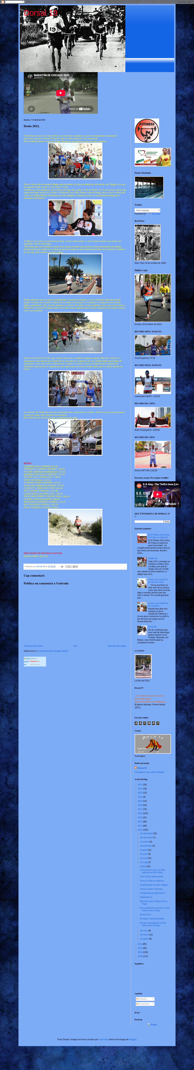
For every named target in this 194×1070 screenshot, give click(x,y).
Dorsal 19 (40, 12)
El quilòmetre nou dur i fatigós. (154, 885)
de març (144, 930)
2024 (140, 784)
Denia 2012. (145, 914)
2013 (140, 826)
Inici (75, 646)
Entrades (142, 999)
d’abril (143, 866)
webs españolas (35, 664)
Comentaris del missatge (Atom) (53, 651)
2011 (140, 944)
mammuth (103, 1039)
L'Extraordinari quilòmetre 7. (153, 893)
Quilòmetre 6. (146, 897)
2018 (140, 805)
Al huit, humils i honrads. (151, 889)
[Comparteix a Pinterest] (76, 566)
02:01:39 (152, 627)
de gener (144, 939)
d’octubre (145, 842)
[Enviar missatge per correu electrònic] (62, 566)
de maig (144, 862)
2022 (140, 793)
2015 (140, 817)
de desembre (146, 833)
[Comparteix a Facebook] (74, 566)
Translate (156, 214)
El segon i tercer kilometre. (152, 919)
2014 (140, 822)
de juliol (144, 854)
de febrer (144, 935)
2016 (140, 813)
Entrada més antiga (117, 646)
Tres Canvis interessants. (152, 876)
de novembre (146, 837)
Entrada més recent (33, 646)
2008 (140, 956)
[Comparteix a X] (71, 566)
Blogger (132, 1039)
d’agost (144, 850)
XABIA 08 (152, 558)
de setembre (146, 846)
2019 (140, 801)
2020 (140, 797)
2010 (140, 948)
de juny (144, 858)
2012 (140, 830)
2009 (140, 952)
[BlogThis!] (69, 566)
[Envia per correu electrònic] (66, 566)
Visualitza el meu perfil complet (149, 772)
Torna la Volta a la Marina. (152, 881)
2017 (140, 809)
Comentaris (143, 1004)
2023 (140, 789)
